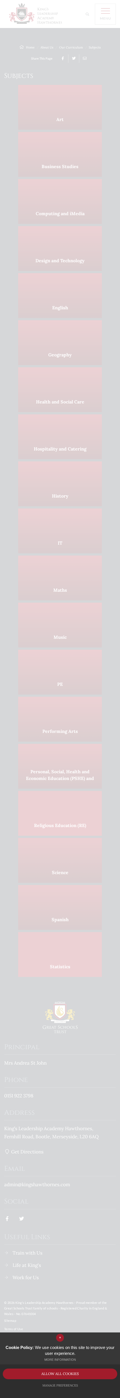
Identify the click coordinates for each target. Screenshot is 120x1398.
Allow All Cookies (60, 1373)
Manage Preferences (60, 1385)
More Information (60, 1359)
